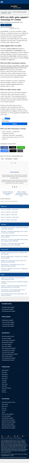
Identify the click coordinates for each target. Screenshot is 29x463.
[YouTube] (24, 436)
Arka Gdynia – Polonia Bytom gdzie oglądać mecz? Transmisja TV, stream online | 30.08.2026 (14, 232)
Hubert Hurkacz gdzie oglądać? (8, 420)
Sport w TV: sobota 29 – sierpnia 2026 (9, 212)
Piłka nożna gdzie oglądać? (7, 414)
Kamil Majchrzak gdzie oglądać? (8, 425)
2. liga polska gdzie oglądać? (8, 326)
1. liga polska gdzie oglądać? (8, 324)
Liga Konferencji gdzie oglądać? (8, 311)
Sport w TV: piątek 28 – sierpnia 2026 (9, 214)
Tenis (2, 25)
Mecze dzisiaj (4, 406)
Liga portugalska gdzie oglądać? (9, 358)
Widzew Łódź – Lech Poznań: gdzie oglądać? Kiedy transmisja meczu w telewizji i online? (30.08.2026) (14, 240)
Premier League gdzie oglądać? (8, 340)
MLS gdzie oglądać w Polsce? (8, 336)
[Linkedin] (14, 187)
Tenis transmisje (9, 158)
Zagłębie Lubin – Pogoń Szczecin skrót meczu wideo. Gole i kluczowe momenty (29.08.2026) (14, 261)
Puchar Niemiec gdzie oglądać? (8, 350)
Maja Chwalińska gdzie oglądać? (9, 427)
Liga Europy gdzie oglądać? (8, 309)
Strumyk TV (4, 410)
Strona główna (4, 12)
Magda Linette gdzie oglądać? (8, 423)
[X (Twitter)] (15, 436)
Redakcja (3, 438)
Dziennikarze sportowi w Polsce (8, 402)
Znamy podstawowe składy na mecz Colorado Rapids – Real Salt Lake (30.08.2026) (14, 294)
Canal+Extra (4, 380)
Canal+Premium (5, 370)
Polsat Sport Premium (6, 388)
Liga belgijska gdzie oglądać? (8, 360)
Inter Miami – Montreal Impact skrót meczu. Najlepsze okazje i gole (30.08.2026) (14, 253)
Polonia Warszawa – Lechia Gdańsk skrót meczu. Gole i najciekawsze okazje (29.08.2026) (13, 265)
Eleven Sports (5, 384)
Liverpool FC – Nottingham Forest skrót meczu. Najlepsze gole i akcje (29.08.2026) (14, 269)
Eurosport (4, 390)
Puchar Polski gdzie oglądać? (8, 322)
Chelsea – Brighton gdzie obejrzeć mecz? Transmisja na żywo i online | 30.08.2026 (14, 236)
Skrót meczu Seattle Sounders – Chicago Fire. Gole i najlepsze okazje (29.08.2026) (14, 257)
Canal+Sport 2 (5, 374)
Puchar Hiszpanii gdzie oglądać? (9, 348)
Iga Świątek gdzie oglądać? (7, 418)
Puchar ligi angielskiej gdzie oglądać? (10, 354)
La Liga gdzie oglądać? (7, 338)
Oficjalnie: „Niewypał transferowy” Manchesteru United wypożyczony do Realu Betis (21, 193)
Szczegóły (12, 455)
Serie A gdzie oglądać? (7, 344)
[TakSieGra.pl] (14, 7)
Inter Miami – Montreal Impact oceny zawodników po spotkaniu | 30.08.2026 (14, 282)
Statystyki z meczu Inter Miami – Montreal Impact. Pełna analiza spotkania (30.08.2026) (13, 278)
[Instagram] (16, 187)
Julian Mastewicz (7, 22)
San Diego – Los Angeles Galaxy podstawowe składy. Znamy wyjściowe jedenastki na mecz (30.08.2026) (14, 286)
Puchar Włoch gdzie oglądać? (8, 352)
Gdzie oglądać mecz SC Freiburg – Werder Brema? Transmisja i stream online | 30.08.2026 (14, 228)
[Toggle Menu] (2, 2)
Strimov (3, 412)
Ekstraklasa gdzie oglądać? (7, 320)
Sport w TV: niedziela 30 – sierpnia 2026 (9, 209)
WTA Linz (15, 158)
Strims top (4, 408)
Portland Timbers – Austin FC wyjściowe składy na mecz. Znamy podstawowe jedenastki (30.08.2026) (13, 290)
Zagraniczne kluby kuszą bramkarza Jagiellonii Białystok (7, 193)
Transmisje (10, 12)
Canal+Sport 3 (5, 376)
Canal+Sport (4, 372)
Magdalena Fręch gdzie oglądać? (9, 422)
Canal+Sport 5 (5, 378)
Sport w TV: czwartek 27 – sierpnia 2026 (9, 217)
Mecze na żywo (5, 404)
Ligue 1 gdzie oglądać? (7, 346)
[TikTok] (19, 436)
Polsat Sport (4, 386)
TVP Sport (4, 392)
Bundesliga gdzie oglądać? (7, 342)
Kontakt (6, 438)
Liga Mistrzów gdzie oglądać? (8, 307)
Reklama (11, 438)
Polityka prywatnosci (18, 438)
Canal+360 (4, 382)
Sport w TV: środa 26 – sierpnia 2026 (9, 219)
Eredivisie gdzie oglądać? (7, 356)
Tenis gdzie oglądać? (6, 416)
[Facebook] (12, 187)
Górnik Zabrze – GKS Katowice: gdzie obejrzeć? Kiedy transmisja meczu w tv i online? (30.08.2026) (12, 244)
